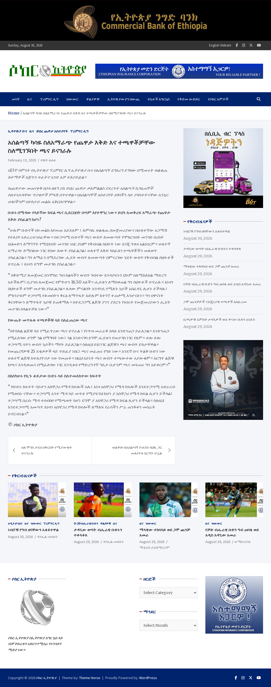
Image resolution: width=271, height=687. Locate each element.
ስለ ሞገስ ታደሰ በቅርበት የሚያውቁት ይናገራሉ (46, 450)
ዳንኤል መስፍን (47, 536)
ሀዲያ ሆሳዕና (15, 523)
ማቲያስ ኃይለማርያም (154, 547)
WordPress (148, 677)
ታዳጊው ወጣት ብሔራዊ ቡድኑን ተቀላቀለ (212, 248)
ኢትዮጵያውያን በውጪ (123, 99)
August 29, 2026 (86, 541)
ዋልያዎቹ (93, 99)
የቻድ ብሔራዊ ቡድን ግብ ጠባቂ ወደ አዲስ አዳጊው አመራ (222, 284)
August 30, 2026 (20, 536)
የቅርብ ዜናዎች (24, 476)
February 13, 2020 (22, 160)
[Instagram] (243, 45)
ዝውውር (72, 99)
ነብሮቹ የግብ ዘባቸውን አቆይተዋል (206, 231)
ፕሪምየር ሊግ (49, 99)
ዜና (29, 99)
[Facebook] (237, 45)
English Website (220, 45)
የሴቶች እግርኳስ (159, 99)
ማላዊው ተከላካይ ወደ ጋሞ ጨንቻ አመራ (211, 266)
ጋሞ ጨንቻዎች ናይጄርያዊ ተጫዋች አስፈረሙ (215, 301)
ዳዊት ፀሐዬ (48, 160)
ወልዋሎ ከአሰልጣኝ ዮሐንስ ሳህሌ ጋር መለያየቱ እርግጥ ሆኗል (137, 450)
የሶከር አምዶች (218, 99)
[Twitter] (251, 45)
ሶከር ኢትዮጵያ (46, 677)
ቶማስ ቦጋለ (242, 541)
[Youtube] (259, 45)
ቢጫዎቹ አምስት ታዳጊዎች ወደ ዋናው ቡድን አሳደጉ (219, 319)
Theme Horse (89, 677)
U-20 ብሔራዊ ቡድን (86, 523)
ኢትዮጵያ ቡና (17, 131)
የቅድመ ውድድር (189, 99)
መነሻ (15, 99)
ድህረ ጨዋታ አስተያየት (52, 131)
